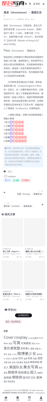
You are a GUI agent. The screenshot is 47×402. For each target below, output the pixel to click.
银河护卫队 (29, 377)
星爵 (25, 358)
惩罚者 (15, 358)
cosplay (20, 337)
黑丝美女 (11, 381)
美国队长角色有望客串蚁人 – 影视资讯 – (34, 295)
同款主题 (25, 390)
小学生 (14, 354)
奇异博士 (25, 348)
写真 (16, 342)
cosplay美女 (33, 338)
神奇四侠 (34, 362)
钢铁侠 (17, 377)
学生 (5, 354)
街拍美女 (24, 372)
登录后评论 (24, 315)
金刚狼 (7, 377)
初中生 (38, 344)
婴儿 (40, 349)
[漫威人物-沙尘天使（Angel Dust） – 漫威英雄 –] (34, 232)
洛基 (35, 358)
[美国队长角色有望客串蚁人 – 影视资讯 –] (34, 275)
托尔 (20, 358)
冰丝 (33, 343)
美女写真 (30, 366)
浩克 (40, 358)
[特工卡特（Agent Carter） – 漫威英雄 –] (12, 232)
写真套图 (26, 343)
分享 (8, 180)
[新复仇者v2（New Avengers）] (12, 275)
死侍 (30, 358)
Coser (9, 337)
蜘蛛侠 (13, 372)
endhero (12, 176)
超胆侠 (40, 373)
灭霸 (5, 362)
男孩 (9, 362)
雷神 (39, 377)
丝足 (10, 343)
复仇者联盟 (12, 348)
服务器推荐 (6, 393)
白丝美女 (19, 362)
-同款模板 (13, 393)
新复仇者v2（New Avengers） (12, 295)
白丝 (13, 362)
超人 (8, 60)
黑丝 (5, 381)
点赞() (26, 180)
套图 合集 (34, 348)
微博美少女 (26, 353)
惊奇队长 (9, 359)
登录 (38, 4)
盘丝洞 (26, 362)
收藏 (17, 180)
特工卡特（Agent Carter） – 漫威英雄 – (12, 252)
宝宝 (9, 354)
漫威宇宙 (21, 19)
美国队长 (16, 367)
